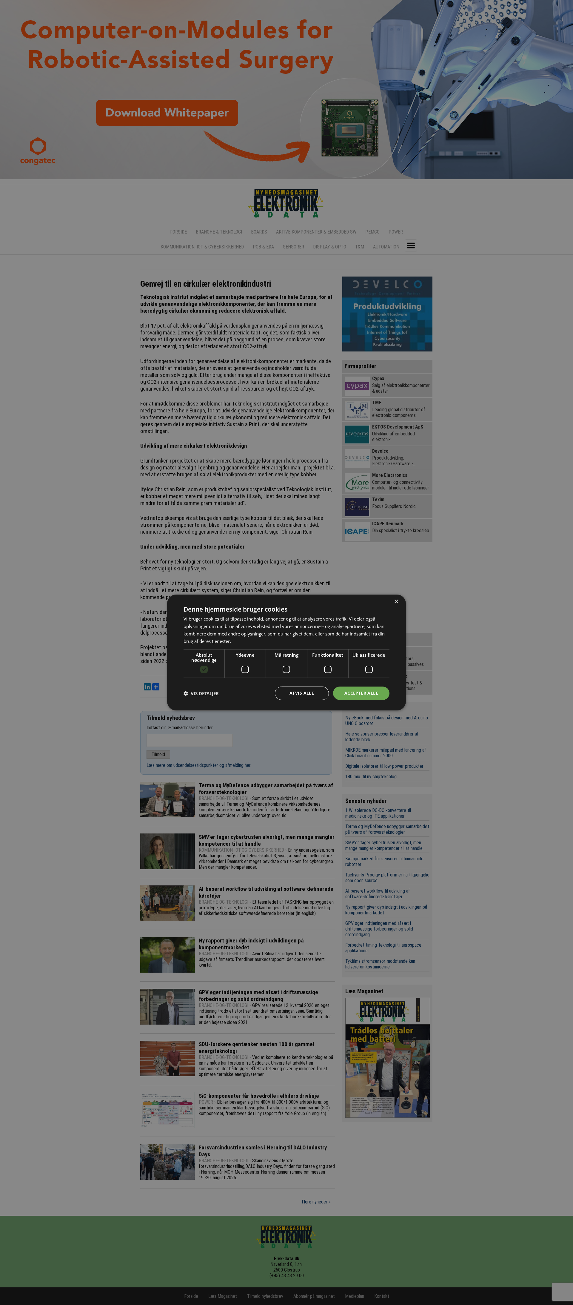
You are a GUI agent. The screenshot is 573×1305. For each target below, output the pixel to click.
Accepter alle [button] (361, 693)
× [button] (396, 601)
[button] (201, 693)
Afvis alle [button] (301, 693)
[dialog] (286, 652)
